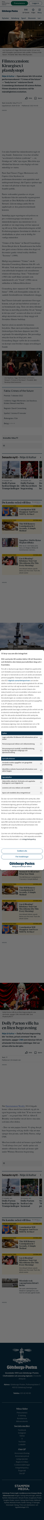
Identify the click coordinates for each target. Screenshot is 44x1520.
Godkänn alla (22, 851)
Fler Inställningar (22, 857)
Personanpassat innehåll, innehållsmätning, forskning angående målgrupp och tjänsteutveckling (18, 750)
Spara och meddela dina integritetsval (16, 793)
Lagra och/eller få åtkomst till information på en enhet (20, 738)
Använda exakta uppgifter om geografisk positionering (17, 764)
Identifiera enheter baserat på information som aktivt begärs (19, 770)
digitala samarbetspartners (19, 680)
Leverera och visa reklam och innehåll (16, 788)
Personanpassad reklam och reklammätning (18, 744)
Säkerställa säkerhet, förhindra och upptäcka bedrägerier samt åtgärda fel (18, 782)
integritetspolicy (29, 839)
